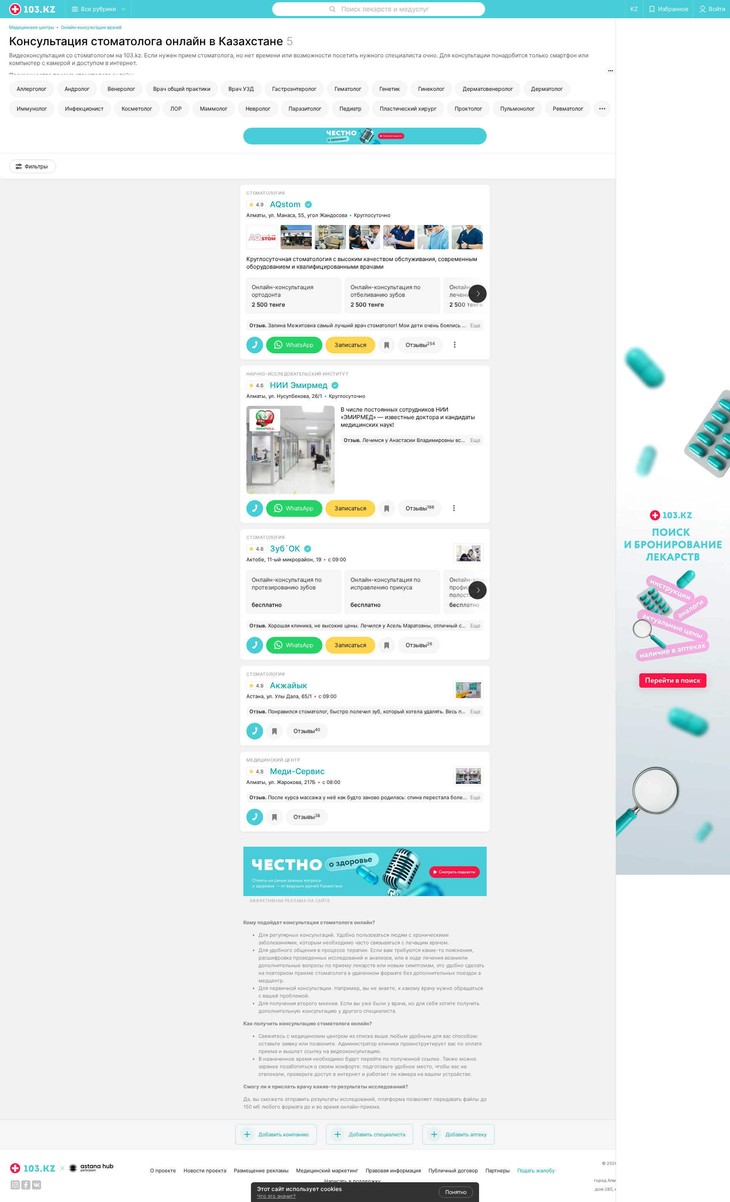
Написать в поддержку (352, 1181)
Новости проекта (205, 1170)
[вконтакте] (36, 1184)
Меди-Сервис (297, 771)
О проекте (163, 1170)
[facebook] (25, 1184)
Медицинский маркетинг (327, 1170)
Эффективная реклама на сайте (289, 900)
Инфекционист (84, 108)
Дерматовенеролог (488, 89)
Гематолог (348, 89)
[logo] (32, 9)
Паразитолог (305, 108)
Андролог (77, 89)
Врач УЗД (241, 89)
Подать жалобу (536, 1170)
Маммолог (213, 108)
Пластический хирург (408, 108)
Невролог (258, 108)
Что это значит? (276, 1196)
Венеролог (121, 89)
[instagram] (15, 1184)
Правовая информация (393, 1170)
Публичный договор (453, 1170)
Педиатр (351, 108)
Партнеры (498, 1170)
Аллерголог (31, 89)
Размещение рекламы (261, 1170)
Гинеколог (431, 89)
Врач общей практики (181, 89)
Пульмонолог (517, 108)
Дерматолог (547, 89)
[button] (32, 166)
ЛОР (176, 108)
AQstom (285, 204)
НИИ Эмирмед (298, 385)
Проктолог (468, 108)
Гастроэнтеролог (294, 89)
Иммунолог (32, 108)
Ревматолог (568, 108)
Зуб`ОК (285, 548)
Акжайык (288, 685)
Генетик (389, 89)
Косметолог (137, 108)
